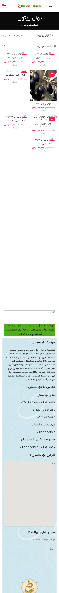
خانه (54, 35)
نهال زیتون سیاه (43, 103)
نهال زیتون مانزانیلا (43, 144)
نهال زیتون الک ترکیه (15, 121)
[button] (29, 493)
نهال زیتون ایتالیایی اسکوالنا (43, 125)
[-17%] (43, 53)
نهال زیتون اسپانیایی (15, 75)
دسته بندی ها (30, 25)
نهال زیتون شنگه (15, 58)
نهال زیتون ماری (43, 58)
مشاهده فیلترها (45, 46)
